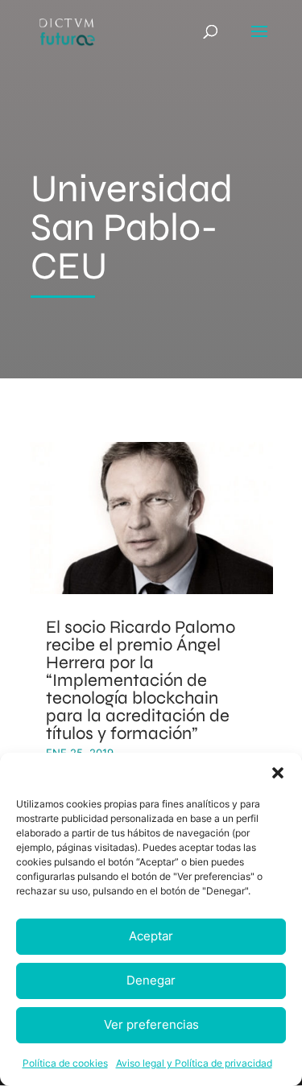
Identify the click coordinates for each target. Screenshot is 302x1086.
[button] (278, 773)
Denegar (151, 980)
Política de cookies (65, 1063)
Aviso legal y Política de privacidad (194, 1063)
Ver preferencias (151, 1024)
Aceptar (151, 936)
